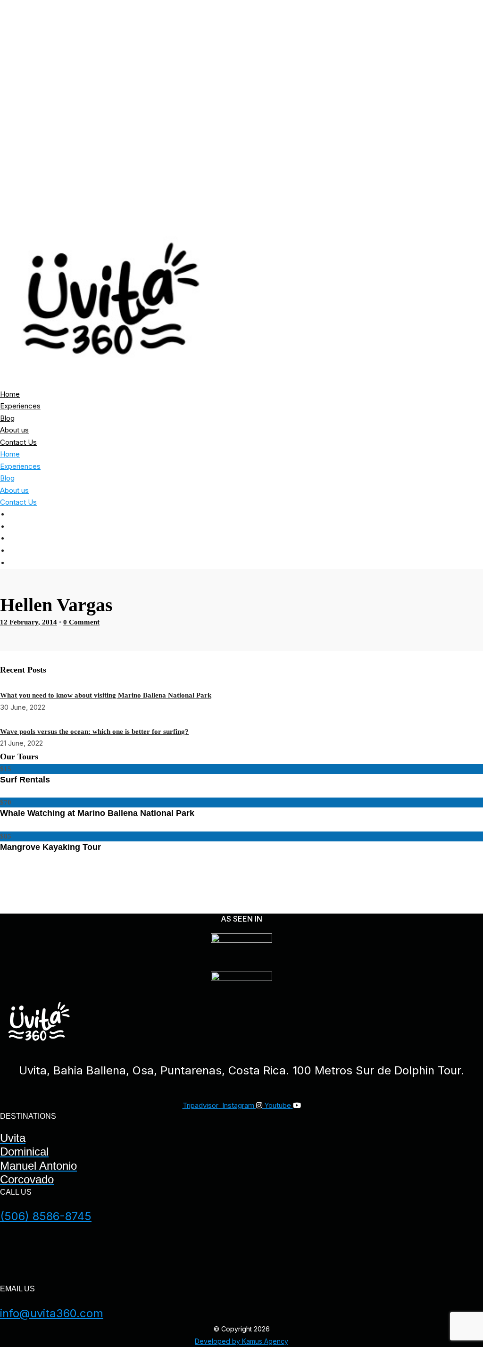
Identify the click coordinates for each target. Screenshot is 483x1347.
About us (453, 551)
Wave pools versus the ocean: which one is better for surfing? (94, 731)
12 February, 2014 (28, 622)
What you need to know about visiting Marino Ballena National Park (105, 695)
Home (462, 514)
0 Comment (81, 622)
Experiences (445, 527)
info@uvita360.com (51, 1313)
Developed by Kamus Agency (241, 1341)
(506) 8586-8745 (46, 1216)
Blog (462, 538)
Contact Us (447, 563)
